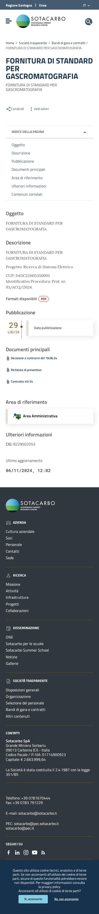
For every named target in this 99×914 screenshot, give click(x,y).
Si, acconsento (33, 899)
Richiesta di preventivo (26, 370)
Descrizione (21, 153)
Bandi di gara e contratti (68, 43)
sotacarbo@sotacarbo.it (37, 813)
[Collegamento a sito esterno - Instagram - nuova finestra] (26, 852)
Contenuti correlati (27, 194)
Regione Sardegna (19, 5)
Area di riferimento (27, 178)
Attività (12, 591)
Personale (14, 544)
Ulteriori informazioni (29, 186)
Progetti (12, 604)
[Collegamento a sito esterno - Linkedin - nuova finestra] (17, 852)
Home (10, 43)
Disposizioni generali (22, 690)
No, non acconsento (66, 899)
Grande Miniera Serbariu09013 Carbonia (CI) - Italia (28, 747)
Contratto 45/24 (22, 381)
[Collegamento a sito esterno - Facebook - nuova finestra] (9, 852)
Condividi (17, 108)
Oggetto (18, 145)
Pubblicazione (23, 161)
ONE (9, 637)
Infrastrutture (17, 597)
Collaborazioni (17, 610)
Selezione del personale (25, 703)
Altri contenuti (18, 716)
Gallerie (12, 663)
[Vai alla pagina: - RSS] (43, 852)
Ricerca (19, 575)
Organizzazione (18, 696)
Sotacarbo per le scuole (24, 643)
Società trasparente (33, 43)
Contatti (12, 551)
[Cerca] (88, 21)
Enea (42, 5)
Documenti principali (28, 169)
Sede (10, 558)
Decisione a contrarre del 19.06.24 (34, 358)
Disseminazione (26, 627)
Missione (13, 584)
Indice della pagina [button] (28, 131)
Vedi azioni (41, 108)
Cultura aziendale (20, 531)
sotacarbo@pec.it (20, 828)
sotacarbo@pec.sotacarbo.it (36, 823)
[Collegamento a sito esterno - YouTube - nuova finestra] (34, 852)
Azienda (19, 522)
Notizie (11, 657)
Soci (9, 538)
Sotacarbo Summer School (27, 650)
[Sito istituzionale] (40, 21)
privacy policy (51, 886)
